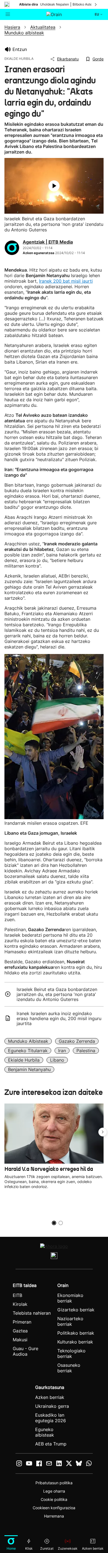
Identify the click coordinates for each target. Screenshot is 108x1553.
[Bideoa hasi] (54, 185)
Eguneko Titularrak (28, 1050)
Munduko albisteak (28, 1041)
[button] (102, 1132)
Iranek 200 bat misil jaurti (66, 281)
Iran (62, 1050)
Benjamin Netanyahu (29, 1069)
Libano (57, 1060)
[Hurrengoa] (96, 4)
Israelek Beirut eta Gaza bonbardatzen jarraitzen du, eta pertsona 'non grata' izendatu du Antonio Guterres (57, 994)
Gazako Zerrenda (77, 1041)
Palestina (85, 1050)
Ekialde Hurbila (24, 1060)
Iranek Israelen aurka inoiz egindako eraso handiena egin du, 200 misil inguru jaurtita (59, 1018)
